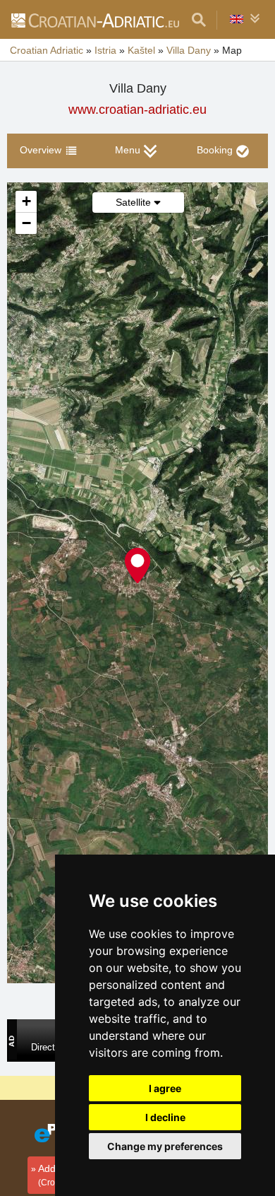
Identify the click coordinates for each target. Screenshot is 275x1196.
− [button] (26, 223)
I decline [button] (165, 1117)
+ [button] (26, 201)
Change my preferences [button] (165, 1146)
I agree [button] (165, 1088)
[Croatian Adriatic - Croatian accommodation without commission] (94, 19)
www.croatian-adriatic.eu (137, 109)
